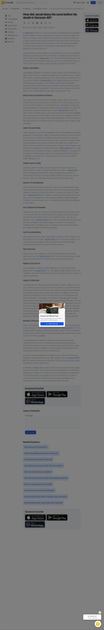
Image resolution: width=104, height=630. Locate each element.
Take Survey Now (53, 323)
